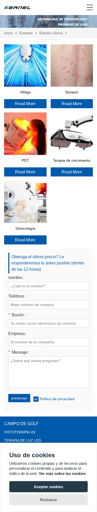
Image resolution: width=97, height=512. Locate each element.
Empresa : (17, 334)
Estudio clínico (51, 33)
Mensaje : (19, 352)
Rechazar (48, 499)
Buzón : (17, 315)
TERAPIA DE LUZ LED (22, 440)
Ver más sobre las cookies (62, 473)
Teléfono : (17, 296)
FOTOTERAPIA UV (19, 432)
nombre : (16, 278)
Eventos (26, 33)
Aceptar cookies (48, 486)
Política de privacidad (57, 399)
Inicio (8, 33)
